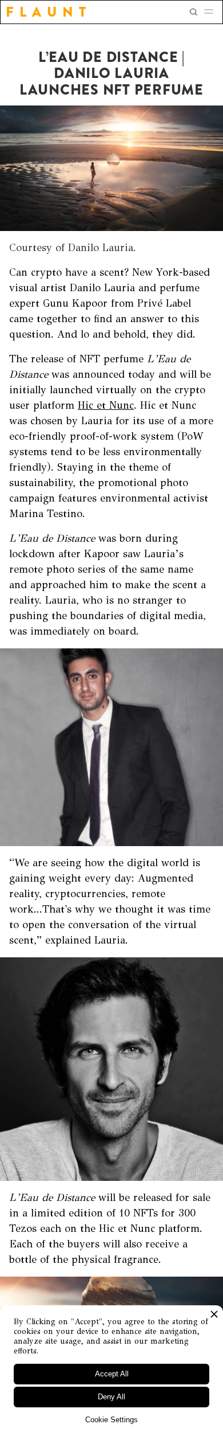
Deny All (111, 1396)
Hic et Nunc (106, 405)
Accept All (112, 1374)
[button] (212, 12)
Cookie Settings (111, 1419)
